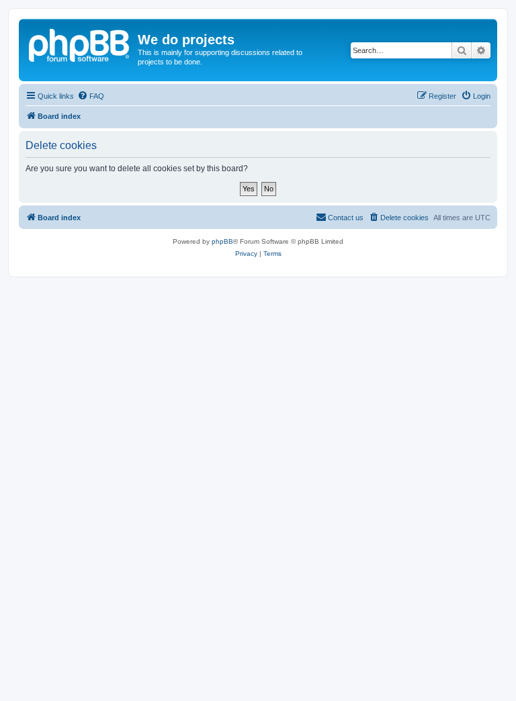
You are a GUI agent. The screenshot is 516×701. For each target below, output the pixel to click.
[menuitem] (90, 96)
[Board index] (80, 43)
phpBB (222, 241)
